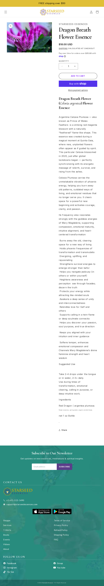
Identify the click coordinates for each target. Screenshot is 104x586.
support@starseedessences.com (22, 504)
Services (7, 525)
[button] (6, 12)
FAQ (56, 539)
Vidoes (6, 544)
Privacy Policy (61, 525)
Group (60, 563)
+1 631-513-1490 (15, 500)
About (6, 549)
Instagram (12, 567)
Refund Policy (61, 530)
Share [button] (64, 430)
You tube (61, 567)
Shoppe (6, 520)
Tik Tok (10, 572)
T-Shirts (7, 530)
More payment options (78, 90)
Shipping (63, 48)
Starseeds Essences (47, 582)
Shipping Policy (61, 535)
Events (6, 539)
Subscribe (64, 466)
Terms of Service (62, 520)
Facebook (11, 563)
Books (6, 535)
